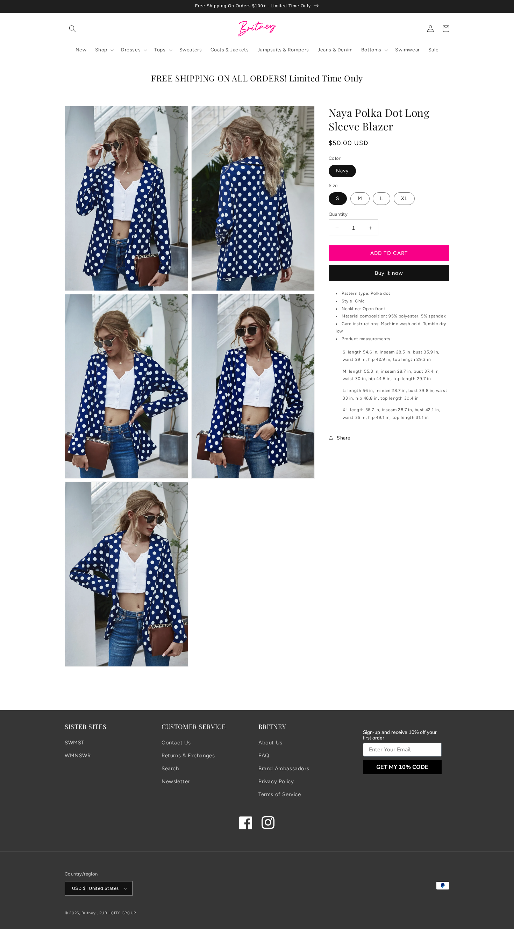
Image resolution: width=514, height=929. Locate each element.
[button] (72, 28)
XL (404, 198)
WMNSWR (78, 755)
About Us (270, 742)
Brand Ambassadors (283, 768)
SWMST (74, 742)
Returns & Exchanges (188, 755)
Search (170, 768)
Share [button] (344, 438)
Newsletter (176, 781)
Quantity (338, 214)
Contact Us (176, 742)
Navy (342, 171)
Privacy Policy (276, 781)
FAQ (264, 755)
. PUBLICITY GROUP (116, 913)
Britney (88, 913)
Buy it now (389, 273)
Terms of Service (279, 794)
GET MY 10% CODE (402, 767)
